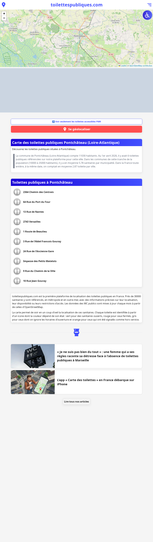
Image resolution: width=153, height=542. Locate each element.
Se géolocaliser (79, 129)
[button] (4, 13)
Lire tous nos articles (76, 401)
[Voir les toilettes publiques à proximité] (4, 5)
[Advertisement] (76, 90)
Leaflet (123, 65)
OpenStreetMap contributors (140, 65)
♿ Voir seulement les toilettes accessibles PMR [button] (76, 121)
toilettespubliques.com (76, 5)
